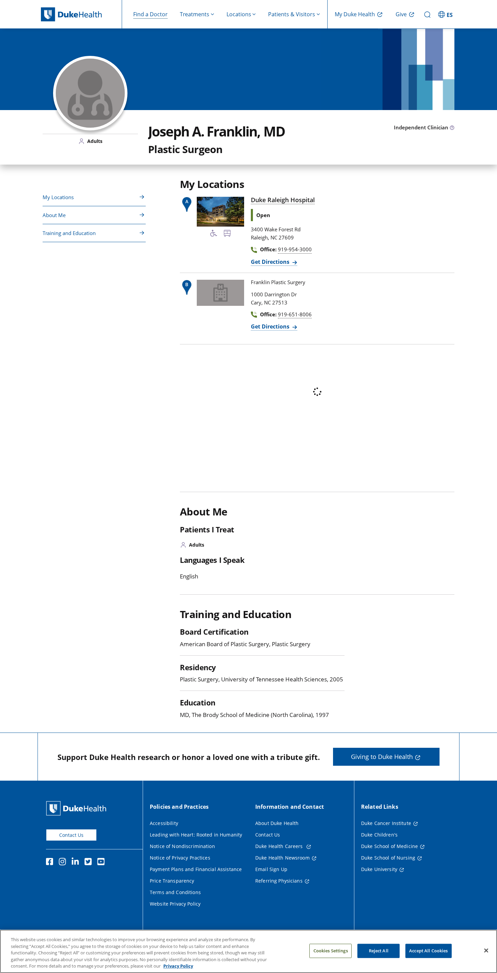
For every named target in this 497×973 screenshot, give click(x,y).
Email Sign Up (271, 869)
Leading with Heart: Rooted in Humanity (196, 834)
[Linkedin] (77, 863)
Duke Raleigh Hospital (283, 200)
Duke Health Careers (279, 846)
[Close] (486, 950)
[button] (446, 14)
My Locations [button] (58, 197)
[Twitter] (90, 863)
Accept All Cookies (428, 951)
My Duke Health (355, 14)
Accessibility (164, 823)
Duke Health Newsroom (282, 857)
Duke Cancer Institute (386, 823)
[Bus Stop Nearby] (227, 234)
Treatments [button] (194, 14)
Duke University (379, 869)
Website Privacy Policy (175, 904)
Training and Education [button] (69, 233)
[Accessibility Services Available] (213, 234)
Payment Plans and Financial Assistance (196, 869)
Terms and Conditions (175, 892)
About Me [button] (54, 215)
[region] (248, 951)
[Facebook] (51, 863)
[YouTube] (102, 863)
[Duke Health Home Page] (77, 808)
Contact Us (71, 835)
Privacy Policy (178, 966)
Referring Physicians (279, 880)
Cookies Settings (330, 951)
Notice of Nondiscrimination (182, 846)
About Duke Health (277, 823)
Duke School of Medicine (389, 846)
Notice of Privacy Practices (180, 857)
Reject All (378, 951)
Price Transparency (172, 880)
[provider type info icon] (452, 128)
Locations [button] (239, 14)
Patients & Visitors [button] (291, 14)
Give (401, 14)
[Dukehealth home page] (81, 14)
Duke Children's (379, 834)
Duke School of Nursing (388, 857)
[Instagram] (64, 863)
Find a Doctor (150, 14)
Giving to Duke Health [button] (382, 757)
